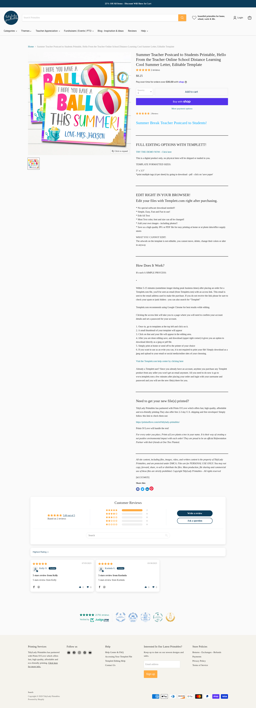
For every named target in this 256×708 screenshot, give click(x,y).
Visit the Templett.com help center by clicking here (159, 361)
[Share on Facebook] (138, 489)
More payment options (182, 108)
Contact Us (110, 665)
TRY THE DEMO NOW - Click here (154, 152)
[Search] (182, 17)
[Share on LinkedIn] (147, 489)
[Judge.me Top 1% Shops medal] (170, 617)
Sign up (150, 674)
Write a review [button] (194, 513)
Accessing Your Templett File (118, 656)
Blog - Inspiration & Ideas (111, 30)
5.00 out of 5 (69, 515)
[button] (143, 70)
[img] (40, 564)
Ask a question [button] (194, 520)
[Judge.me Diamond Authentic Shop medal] (120, 617)
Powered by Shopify (36, 699)
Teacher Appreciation (47, 30)
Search (30, 692)
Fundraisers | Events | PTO (78, 30)
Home (31, 46)
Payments (196, 656)
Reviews (132, 30)
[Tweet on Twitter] (142, 489)
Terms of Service (200, 665)
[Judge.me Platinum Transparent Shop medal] (158, 617)
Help (143, 30)
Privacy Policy (199, 661)
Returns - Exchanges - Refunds (206, 652)
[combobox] (100, 17)
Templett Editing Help (115, 661)
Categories (9, 30)
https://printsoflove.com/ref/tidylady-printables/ (158, 422)
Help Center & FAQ (114, 652)
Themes (25, 30)
